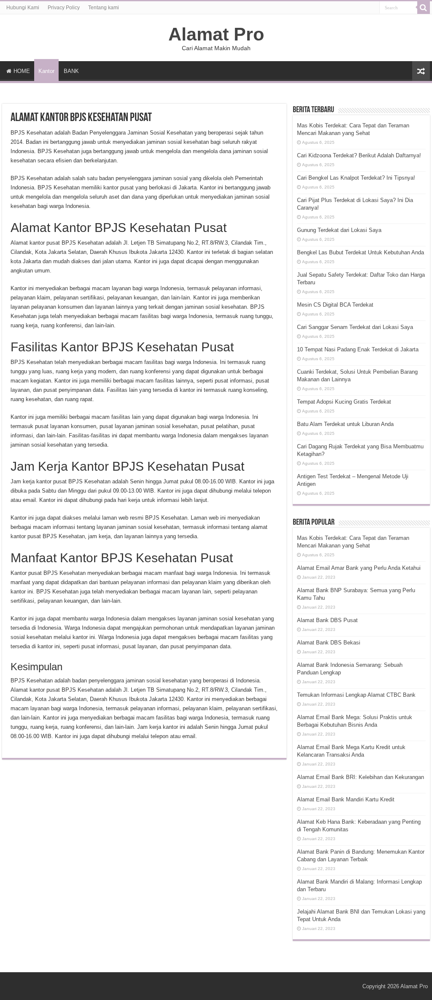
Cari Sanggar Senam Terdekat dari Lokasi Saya (355, 327)
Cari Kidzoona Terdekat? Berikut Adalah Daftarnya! (359, 155)
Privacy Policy (64, 8)
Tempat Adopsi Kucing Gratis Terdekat (344, 402)
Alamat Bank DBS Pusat (327, 620)
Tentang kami (103, 8)
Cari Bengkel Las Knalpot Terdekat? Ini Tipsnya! (356, 178)
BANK (71, 71)
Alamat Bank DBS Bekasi (328, 642)
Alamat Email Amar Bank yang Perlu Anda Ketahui (359, 568)
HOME (22, 71)
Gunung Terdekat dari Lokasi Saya (339, 230)
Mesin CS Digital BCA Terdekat (335, 305)
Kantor (46, 71)
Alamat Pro (216, 34)
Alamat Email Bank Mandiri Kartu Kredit (345, 799)
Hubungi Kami (22, 8)
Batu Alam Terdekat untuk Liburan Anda (345, 424)
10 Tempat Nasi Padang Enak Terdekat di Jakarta (357, 349)
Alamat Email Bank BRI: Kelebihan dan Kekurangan (360, 777)
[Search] (423, 7)
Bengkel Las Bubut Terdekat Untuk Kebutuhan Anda (360, 252)
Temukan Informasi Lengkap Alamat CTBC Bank (356, 695)
